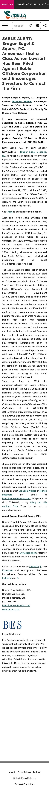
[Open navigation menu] (5, 25)
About (11, 772)
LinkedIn (34, 566)
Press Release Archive (29, 772)
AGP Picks (7, 4)
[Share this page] (45, 25)
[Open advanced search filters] (37, 25)
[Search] (31, 25)
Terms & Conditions (24, 784)
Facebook (7, 570)
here (10, 211)
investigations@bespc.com (16, 498)
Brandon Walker (27, 490)
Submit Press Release (24, 778)
